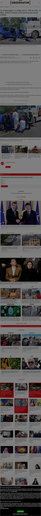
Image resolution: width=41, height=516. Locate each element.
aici (20, 496)
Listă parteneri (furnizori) (4, 508)
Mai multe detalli (14, 491)
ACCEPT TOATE (20, 511)
